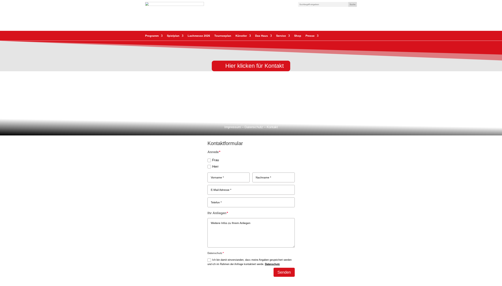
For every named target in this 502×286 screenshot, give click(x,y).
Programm (152, 35)
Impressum (232, 127)
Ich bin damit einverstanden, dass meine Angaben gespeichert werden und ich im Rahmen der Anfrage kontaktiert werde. (249, 262)
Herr (215, 166)
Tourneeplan (222, 35)
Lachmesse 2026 (199, 35)
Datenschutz (254, 127)
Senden (284, 272)
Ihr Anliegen (216, 213)
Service (281, 35)
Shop (297, 35)
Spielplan (173, 35)
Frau (215, 160)
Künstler (241, 35)
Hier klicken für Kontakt (254, 66)
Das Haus (261, 35)
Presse (310, 35)
